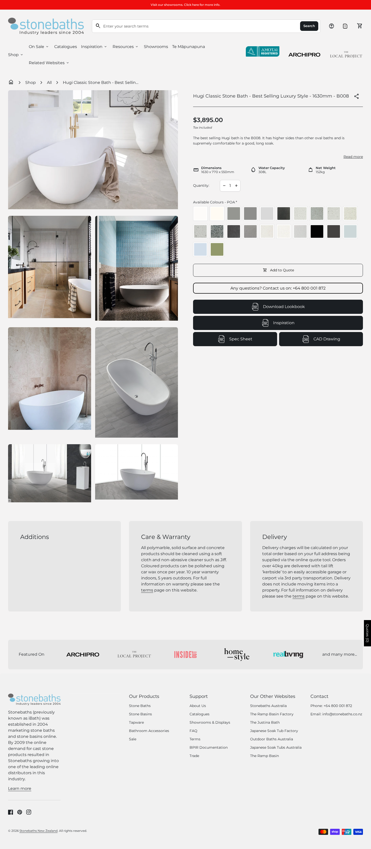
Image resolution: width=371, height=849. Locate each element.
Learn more (19, 788)
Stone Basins (140, 714)
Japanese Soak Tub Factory (274, 730)
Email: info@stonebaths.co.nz (336, 714)
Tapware (136, 722)
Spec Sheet (253, 340)
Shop (16, 54)
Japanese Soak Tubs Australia (276, 747)
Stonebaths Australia (268, 705)
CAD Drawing (338, 340)
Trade (194, 755)
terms (147, 590)
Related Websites (49, 62)
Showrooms (156, 46)
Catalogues (65, 46)
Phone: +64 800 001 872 (331, 705)
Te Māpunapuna (188, 46)
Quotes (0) (367, 633)
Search (309, 26)
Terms (195, 739)
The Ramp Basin (264, 755)
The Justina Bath (265, 722)
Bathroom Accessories (149, 730)
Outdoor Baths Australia (271, 739)
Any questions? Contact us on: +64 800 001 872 (278, 288)
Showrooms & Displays (210, 722)
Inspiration (94, 46)
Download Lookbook (284, 306)
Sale (132, 739)
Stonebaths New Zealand (38, 831)
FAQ (193, 730)
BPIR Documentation (209, 747)
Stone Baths (140, 705)
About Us (198, 705)
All (49, 82)
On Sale (39, 46)
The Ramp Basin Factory (272, 714)
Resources (126, 46)
